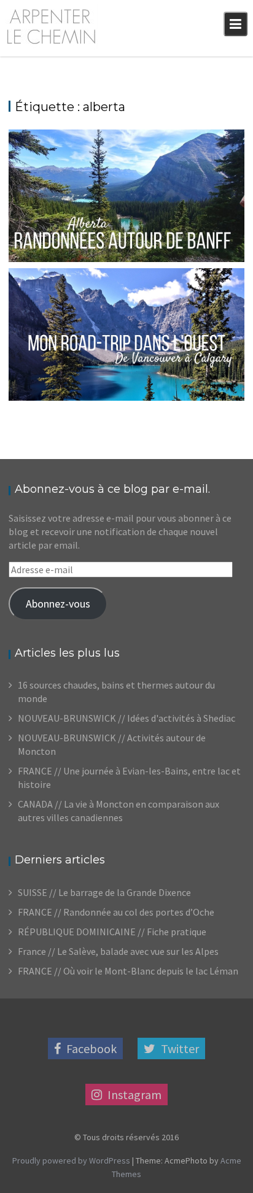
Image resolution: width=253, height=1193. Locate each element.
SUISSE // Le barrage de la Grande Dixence (104, 892)
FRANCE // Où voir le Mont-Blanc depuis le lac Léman (128, 971)
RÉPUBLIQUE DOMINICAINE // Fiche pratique (112, 931)
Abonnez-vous (58, 603)
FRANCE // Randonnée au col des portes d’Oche (116, 912)
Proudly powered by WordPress (71, 1160)
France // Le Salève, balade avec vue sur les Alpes (118, 951)
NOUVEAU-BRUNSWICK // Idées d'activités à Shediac (126, 718)
